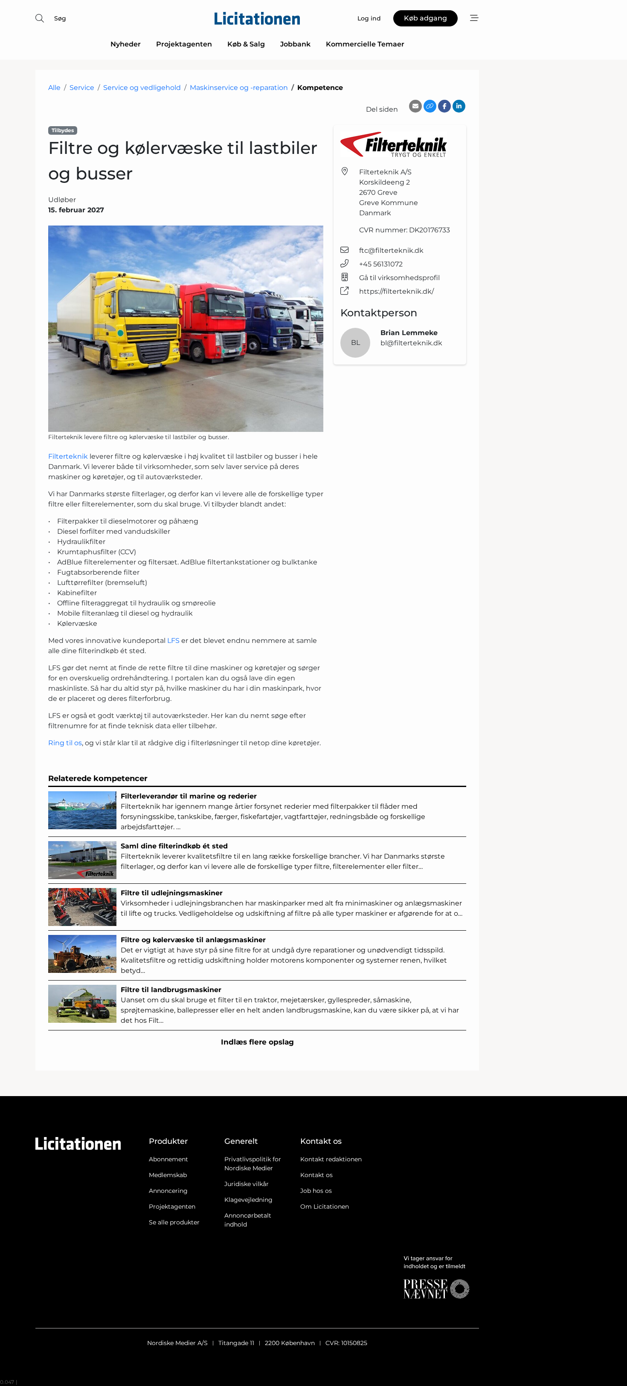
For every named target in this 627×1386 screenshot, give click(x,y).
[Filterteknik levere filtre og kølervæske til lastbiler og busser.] (185, 329)
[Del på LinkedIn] (459, 106)
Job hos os (316, 1191)
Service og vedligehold (142, 88)
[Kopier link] (430, 106)
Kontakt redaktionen (331, 1159)
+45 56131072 (381, 264)
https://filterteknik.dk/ (396, 291)
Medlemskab (168, 1175)
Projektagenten (184, 44)
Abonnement (168, 1159)
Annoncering (168, 1191)
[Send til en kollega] (415, 106)
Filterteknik (68, 456)
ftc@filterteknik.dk (391, 250)
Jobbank (295, 44)
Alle (54, 88)
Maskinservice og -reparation (239, 88)
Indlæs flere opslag (257, 1042)
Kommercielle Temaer (365, 44)
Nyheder (125, 44)
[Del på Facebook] (444, 106)
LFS (173, 641)
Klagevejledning (248, 1200)
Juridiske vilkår (246, 1184)
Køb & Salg (246, 44)
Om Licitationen (324, 1206)
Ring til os (65, 743)
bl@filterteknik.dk (411, 343)
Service (82, 88)
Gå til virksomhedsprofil (399, 278)
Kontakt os (316, 1175)
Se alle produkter (174, 1222)
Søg (60, 18)
